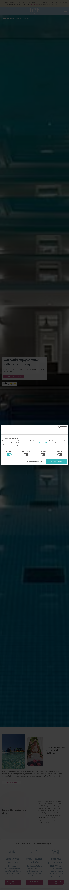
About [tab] (57, 432)
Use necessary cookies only (34, 461)
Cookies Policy (44, 442)
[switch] (26, 454)
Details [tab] (34, 432)
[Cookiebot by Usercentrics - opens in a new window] (59, 427)
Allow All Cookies (56, 461)
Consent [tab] (11, 432)
